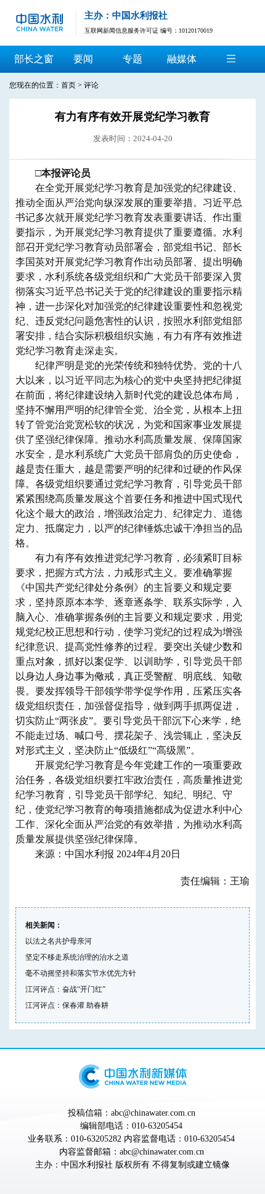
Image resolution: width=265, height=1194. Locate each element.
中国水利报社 (87, 1164)
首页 (68, 85)
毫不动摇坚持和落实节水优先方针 (80, 973)
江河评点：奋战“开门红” (65, 989)
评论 (91, 85)
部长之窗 (34, 59)
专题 (132, 59)
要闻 (83, 59)
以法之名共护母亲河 (58, 941)
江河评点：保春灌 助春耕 (66, 1005)
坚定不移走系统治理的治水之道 (77, 957)
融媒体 (182, 59)
